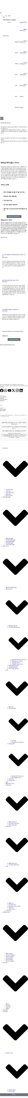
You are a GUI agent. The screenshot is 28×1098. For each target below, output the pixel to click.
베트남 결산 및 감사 (14, 665)
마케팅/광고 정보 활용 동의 (20, 415)
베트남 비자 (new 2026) (14, 906)
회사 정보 (2, 395)
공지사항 (5, 1010)
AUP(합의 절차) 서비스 (17, 664)
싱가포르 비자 (12, 904)
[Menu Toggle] (0, 12)
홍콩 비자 (11, 903)
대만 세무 (11, 779)
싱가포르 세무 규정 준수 (17, 742)
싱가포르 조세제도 (10, 955)
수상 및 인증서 (9, 489)
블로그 (1, 405)
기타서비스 (8, 910)
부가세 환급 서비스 (16, 777)
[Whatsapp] (5, 390)
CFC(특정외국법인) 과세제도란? (10, 309)
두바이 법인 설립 (10, 544)
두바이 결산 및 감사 (14, 668)
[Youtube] (9, 390)
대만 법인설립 (9, 543)
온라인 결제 (2, 410)
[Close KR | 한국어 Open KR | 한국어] (3, 17)
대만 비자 (11, 907)
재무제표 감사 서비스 (16, 661)
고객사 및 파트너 (4, 399)
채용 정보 (2, 400)
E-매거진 (8, 1007)
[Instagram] (17, 390)
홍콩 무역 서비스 (10, 783)
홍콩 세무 (11, 707)
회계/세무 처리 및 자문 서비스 (19, 659)
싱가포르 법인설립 (10, 540)
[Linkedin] (21, 390)
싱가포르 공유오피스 (14, 864)
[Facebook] (2, 390)
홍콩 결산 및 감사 (13, 625)
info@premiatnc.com (13, 336)
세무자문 (13, 740)
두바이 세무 (12, 780)
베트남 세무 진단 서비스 (17, 776)
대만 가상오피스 (13, 825)
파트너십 (2, 398)
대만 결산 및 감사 (13, 667)
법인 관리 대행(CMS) (11, 587)
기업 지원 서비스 (15, 662)
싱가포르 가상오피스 (14, 823)
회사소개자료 (9, 495)
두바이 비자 (12, 909)
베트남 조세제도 (10, 956)
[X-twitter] (13, 390)
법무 (7, 782)
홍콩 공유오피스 (13, 863)
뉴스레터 (8, 1005)
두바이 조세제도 (10, 961)
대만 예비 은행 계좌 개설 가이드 (10, 280)
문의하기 (2, 407)
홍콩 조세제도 (9, 953)
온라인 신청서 (3, 409)
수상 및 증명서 (3, 396)
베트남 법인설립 (10, 541)
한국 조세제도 (9, 959)
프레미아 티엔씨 (16, 227)
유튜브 (7, 1008)
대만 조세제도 (9, 958)
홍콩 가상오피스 (13, 822)
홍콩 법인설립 (9, 538)
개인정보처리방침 (5, 416)
